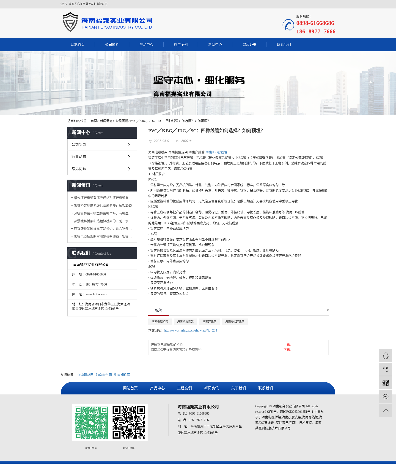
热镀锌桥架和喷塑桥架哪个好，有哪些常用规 (104, 213)
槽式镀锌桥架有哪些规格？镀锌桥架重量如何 (104, 198)
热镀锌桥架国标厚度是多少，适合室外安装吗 (104, 228)
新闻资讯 (211, 388)
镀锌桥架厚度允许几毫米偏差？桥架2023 (103, 205)
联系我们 (284, 44)
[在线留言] (385, 396)
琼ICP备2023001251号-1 (296, 411)
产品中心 (146, 44)
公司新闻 (79, 144)
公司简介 (112, 44)
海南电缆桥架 (160, 321)
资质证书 (249, 44)
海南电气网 (104, 375)
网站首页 (78, 44)
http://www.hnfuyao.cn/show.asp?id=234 (190, 330)
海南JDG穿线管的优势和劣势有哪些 (176, 349)
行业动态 (79, 157)
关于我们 (238, 388)
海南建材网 (85, 375)
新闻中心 (215, 44)
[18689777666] (385, 369)
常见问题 (79, 169)
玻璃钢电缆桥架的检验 (167, 344)
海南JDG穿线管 (216, 152)
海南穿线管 (209, 321)
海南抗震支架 (185, 321)
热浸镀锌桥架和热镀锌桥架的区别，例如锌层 (104, 221)
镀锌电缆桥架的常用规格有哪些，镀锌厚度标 (104, 236)
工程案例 (184, 388)
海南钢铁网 (122, 375)
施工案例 (181, 44)
